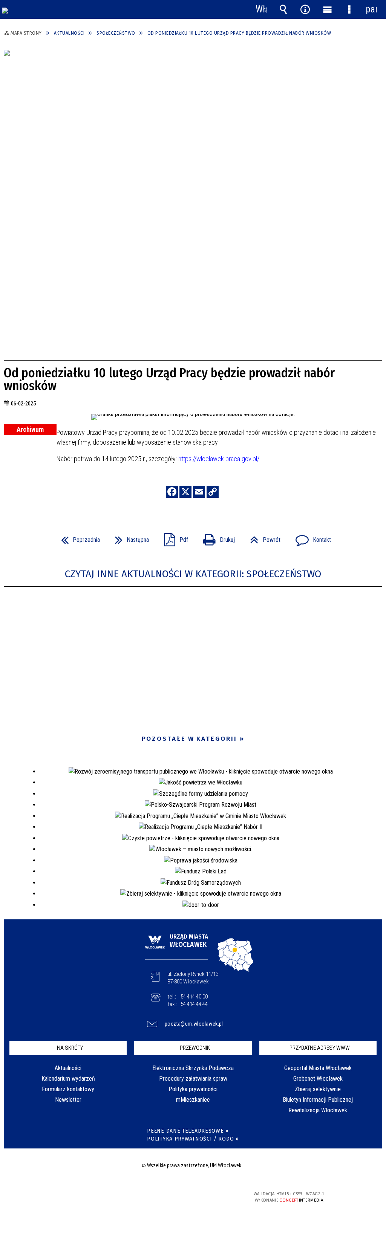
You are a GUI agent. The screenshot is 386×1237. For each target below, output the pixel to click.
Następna (129, 537)
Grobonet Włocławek (318, 1078)
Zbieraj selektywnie (318, 1089)
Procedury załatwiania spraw (193, 1078)
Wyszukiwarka (283, 9)
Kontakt (310, 537)
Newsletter (68, 1099)
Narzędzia (305, 9)
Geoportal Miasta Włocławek (318, 1068)
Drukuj (216, 537)
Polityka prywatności (193, 1089)
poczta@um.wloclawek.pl (194, 1024)
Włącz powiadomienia (261, 9)
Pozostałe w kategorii (189, 739)
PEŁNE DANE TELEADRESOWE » (188, 1131)
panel (371, 9)
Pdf (173, 537)
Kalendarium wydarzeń (68, 1078)
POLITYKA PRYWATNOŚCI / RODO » (193, 1139)
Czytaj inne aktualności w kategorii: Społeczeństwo (193, 574)
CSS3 (191, 1197)
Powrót (262, 537)
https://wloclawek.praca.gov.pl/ (218, 459)
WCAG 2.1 (214, 1196)
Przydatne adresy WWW (320, 1047)
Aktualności (68, 1068)
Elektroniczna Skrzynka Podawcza (193, 1068)
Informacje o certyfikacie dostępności (95, 1199)
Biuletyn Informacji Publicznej (318, 1099)
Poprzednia (77, 537)
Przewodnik (195, 1047)
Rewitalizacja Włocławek (317, 1110)
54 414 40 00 (194, 996)
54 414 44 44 (194, 1004)
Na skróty (70, 1047)
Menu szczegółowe (349, 9)
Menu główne (327, 9)
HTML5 (179, 1197)
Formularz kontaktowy (68, 1089)
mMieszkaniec (193, 1099)
